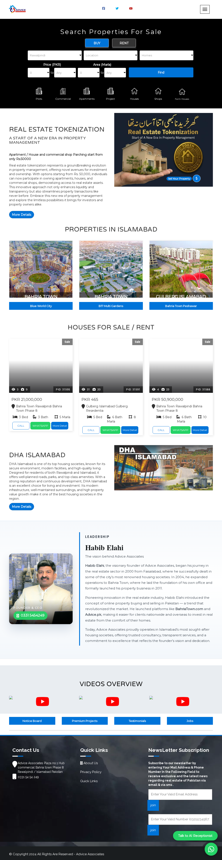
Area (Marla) (102, 65)
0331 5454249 (32, 615)
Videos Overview (111, 684)
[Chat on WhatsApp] (211, 849)
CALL (20, 425)
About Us (90, 763)
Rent (124, 43)
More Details (21, 215)
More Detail (60, 425)
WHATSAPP (40, 425)
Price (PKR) (52, 65)
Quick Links (89, 781)
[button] (7, 56)
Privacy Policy (90, 772)
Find (161, 72)
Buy (97, 43)
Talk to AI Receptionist (195, 836)
